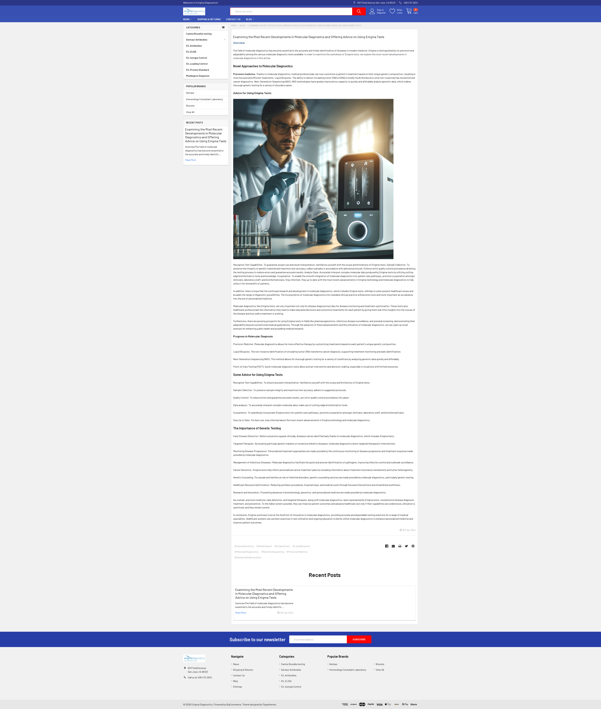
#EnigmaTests (282, 546)
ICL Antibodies (194, 45)
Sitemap (237, 686)
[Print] (400, 546)
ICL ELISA (191, 51)
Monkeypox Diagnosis (197, 75)
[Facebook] (387, 546)
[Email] (393, 546)
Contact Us (233, 19)
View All (190, 111)
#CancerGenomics (244, 546)
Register (381, 12)
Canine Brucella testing (199, 33)
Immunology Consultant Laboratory (204, 99)
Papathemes (269, 704)
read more (190, 159)
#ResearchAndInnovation (247, 557)
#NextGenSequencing (272, 551)
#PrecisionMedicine (297, 551)
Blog (249, 19)
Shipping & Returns (209, 19)
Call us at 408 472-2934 (200, 677)
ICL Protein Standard (197, 69)
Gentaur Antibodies (196, 39)
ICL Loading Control (197, 63)
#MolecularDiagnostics (246, 551)
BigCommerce (233, 704)
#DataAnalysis (264, 546)
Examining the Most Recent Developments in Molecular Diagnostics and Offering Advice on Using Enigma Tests (205, 135)
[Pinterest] (413, 546)
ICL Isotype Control (196, 57)
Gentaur (190, 92)
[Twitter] (406, 546)
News (186, 19)
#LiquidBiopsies (301, 546)
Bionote (190, 105)
